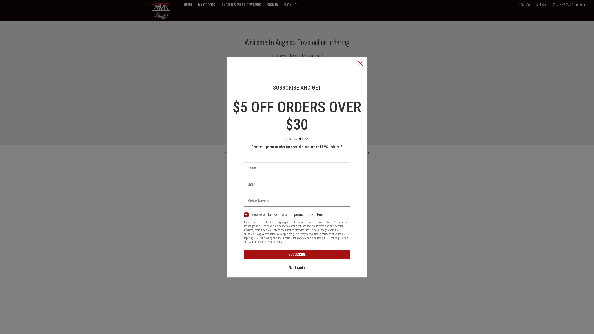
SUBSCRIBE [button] (297, 254)
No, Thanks (297, 267)
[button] (360, 63)
